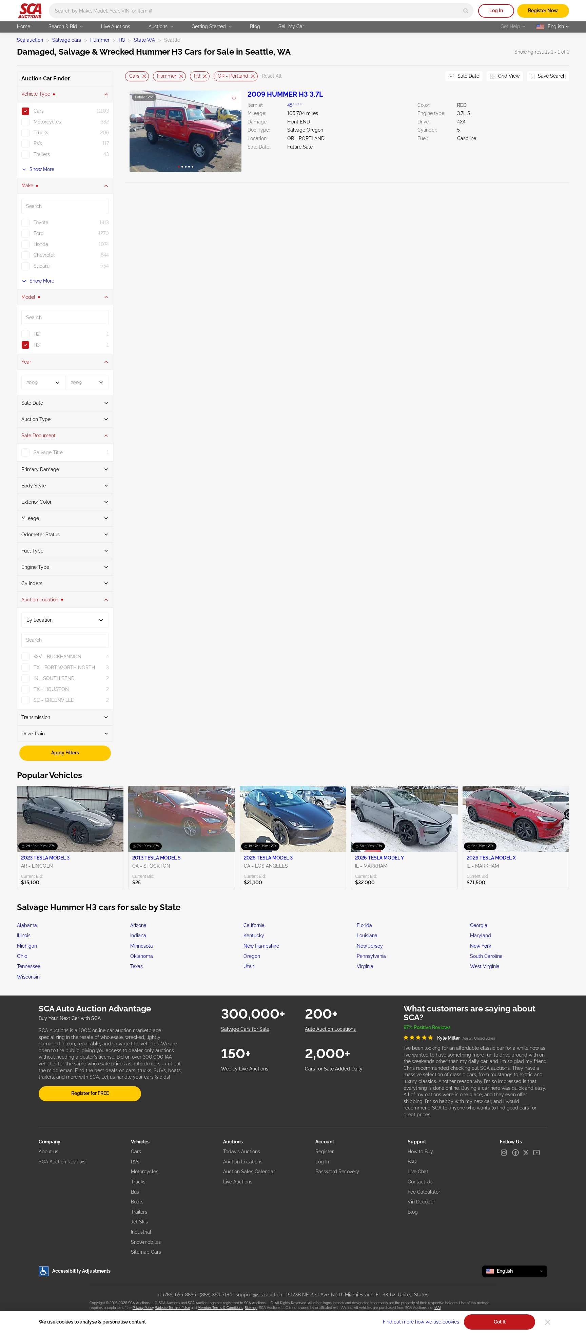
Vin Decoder (421, 1201)
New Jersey (370, 946)
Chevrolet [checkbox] (44, 255)
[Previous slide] (130, 76)
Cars (134, 76)
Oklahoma (141, 956)
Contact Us (420, 1181)
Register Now (543, 10)
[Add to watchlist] (234, 99)
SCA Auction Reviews (62, 1161)
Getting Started (209, 26)
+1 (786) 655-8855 (177, 1294)
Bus (135, 1192)
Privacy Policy (143, 1308)
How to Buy (420, 1151)
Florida (364, 925)
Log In (496, 10)
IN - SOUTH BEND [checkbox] (54, 678)
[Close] (548, 1322)
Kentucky (253, 935)
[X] (526, 1152)
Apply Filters (65, 753)
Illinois (24, 935)
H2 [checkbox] (37, 334)
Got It (500, 1322)
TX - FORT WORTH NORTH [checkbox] (64, 667)
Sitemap (251, 1308)
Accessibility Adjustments (81, 1271)
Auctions (158, 26)
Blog (255, 26)
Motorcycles (144, 1171)
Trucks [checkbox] (41, 132)
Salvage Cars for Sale (245, 1029)
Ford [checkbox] (39, 233)
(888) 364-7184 (216, 1294)
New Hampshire (261, 946)
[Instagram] (504, 1152)
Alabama (27, 925)
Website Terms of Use (172, 1308)
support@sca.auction (259, 1294)
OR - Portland (233, 76)
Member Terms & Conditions (220, 1308)
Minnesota (141, 946)
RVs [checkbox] (38, 143)
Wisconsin (28, 977)
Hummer (100, 40)
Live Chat (418, 1171)
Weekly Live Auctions (244, 1068)
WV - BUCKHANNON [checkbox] (57, 656)
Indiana (138, 935)
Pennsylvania (371, 956)
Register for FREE (90, 1093)
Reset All (271, 76)
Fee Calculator (424, 1192)
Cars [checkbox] (39, 111)
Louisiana (367, 935)
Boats (137, 1201)
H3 (122, 40)
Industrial (141, 1232)
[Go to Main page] (29, 10)
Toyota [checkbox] (41, 222)
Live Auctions (115, 26)
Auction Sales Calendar (249, 1171)
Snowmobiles (146, 1242)
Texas (136, 966)
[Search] (465, 10)
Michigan (27, 946)
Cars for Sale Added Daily (334, 1068)
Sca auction (30, 40)
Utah (248, 966)
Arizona (138, 925)
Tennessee (28, 966)
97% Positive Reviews (427, 1027)
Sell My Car (291, 26)
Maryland (480, 935)
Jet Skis (139, 1221)
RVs (135, 1161)
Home (23, 26)
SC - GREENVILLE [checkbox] (54, 700)
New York (480, 946)
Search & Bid (62, 26)
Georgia (478, 925)
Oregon (251, 956)
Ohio (22, 956)
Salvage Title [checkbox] (48, 452)
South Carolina (486, 956)
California (254, 925)
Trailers (139, 1212)
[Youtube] (536, 1152)
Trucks (138, 1181)
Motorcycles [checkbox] (47, 121)
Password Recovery (337, 1171)
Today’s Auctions (241, 1151)
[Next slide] (432, 76)
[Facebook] (515, 1152)
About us (48, 1151)
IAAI (437, 1308)
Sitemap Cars (146, 1252)
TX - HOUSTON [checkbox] (51, 689)
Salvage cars (66, 40)
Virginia (365, 966)
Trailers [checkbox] (42, 154)
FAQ (412, 1161)
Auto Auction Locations (330, 1029)
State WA (144, 40)
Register (324, 1151)
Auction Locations (242, 1161)
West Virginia (485, 966)
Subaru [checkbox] (42, 266)
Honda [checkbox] (41, 244)
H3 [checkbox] (37, 345)
